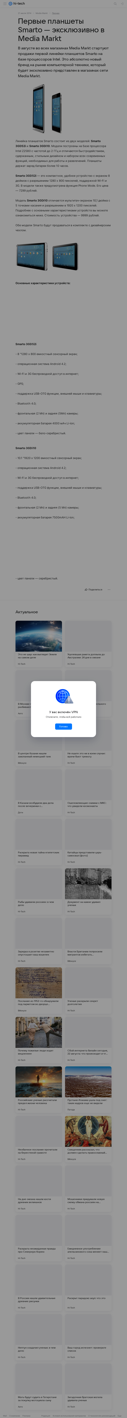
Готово (63, 726)
